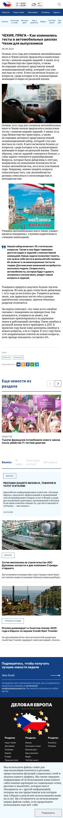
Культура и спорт (15, 21)
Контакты (52, 743)
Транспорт (18, 357)
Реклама (52, 746)
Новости (5, 12)
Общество (7, 357)
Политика (45, 12)
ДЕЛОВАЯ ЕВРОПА (31, 704)
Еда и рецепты (34, 21)
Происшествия (11, 760)
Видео (43, 21)
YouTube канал (52, 21)
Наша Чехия (18, 12)
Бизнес (5, 21)
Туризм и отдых (12, 621)
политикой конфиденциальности (20, 687)
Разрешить (48, 812)
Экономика (33, 12)
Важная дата (24, 21)
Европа (56, 12)
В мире (8, 756)
